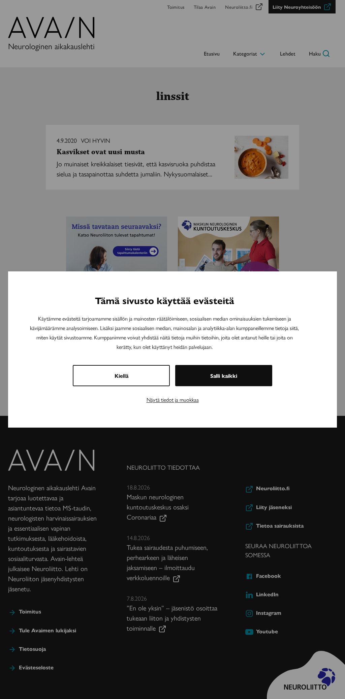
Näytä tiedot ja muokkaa (173, 399)
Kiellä (121, 375)
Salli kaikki (223, 375)
